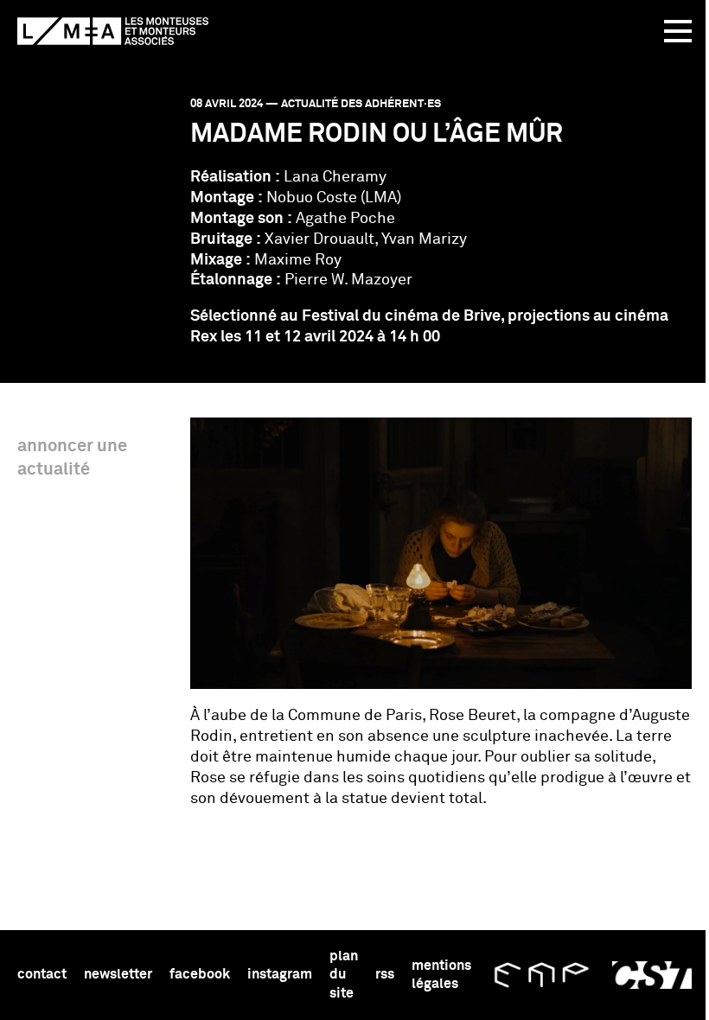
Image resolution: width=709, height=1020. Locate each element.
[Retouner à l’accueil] (112, 31)
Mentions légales (441, 975)
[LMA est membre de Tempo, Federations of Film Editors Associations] (542, 975)
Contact (42, 974)
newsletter (118, 974)
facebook (199, 974)
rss (384, 974)
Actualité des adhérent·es (361, 104)
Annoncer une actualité (72, 457)
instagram (279, 974)
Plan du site (343, 974)
